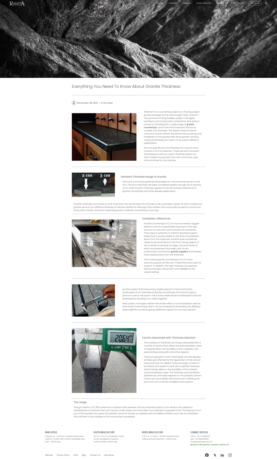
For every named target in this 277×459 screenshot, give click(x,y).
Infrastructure (222, 3)
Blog (84, 455)
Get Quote (255, 3)
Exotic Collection (203, 3)
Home (160, 3)
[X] (214, 455)
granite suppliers (179, 251)
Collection (186, 3)
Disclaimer (109, 455)
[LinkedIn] (222, 455)
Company (172, 3)
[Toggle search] (266, 3)
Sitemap (49, 455)
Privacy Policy (63, 455)
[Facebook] (207, 455)
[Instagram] (230, 455)
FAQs (75, 455)
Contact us (238, 3)
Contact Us (95, 455)
